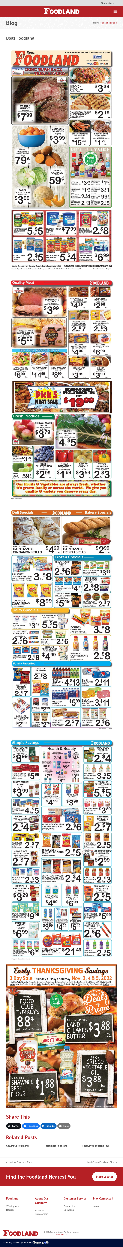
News (96, 1206)
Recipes (10, 1210)
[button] (115, 11)
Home (96, 22)
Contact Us (69, 1206)
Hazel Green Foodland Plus (100, 1162)
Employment (41, 1214)
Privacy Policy (61, 1234)
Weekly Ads (12, 1206)
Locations (69, 1210)
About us (40, 1210)
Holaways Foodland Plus (96, 1145)
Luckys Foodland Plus (19, 1162)
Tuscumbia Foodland (56, 1145)
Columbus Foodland (17, 1145)
